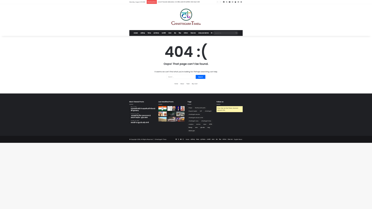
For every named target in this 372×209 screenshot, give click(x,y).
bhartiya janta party (200, 107)
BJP (201, 111)
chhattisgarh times (206, 121)
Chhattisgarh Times (160, 139)
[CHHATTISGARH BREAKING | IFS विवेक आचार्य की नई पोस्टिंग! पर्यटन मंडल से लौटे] (171, 108)
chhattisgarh (208, 111)
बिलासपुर (190, 127)
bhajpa (190, 107)
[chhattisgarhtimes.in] (186, 17)
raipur (204, 124)
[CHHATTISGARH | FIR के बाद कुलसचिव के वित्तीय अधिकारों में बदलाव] (162, 119)
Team (188, 83)
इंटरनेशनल (156, 33)
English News (203, 33)
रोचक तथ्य (193, 33)
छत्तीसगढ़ (143, 33)
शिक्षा (180, 33)
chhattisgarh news (193, 121)
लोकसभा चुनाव (192, 130)
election (198, 124)
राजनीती (164, 33)
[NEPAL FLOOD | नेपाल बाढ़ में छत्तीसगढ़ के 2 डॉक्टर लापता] (180, 114)
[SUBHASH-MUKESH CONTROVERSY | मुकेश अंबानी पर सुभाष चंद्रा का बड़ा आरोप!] (180, 108)
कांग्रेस (210, 124)
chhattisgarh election (194, 114)
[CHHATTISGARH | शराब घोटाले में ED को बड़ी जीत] (162, 114)
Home (136, 33)
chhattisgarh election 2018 (196, 117)
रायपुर (208, 127)
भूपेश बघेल (202, 127)
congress (191, 124)
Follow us (220, 102)
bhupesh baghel (193, 111)
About (182, 83)
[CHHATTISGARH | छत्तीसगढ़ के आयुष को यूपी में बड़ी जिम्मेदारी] (162, 108)
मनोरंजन (186, 33)
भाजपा (196, 127)
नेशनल (149, 33)
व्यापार (169, 33)
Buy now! (195, 83)
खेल (175, 33)
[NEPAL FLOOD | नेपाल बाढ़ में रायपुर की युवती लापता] (171, 119)
